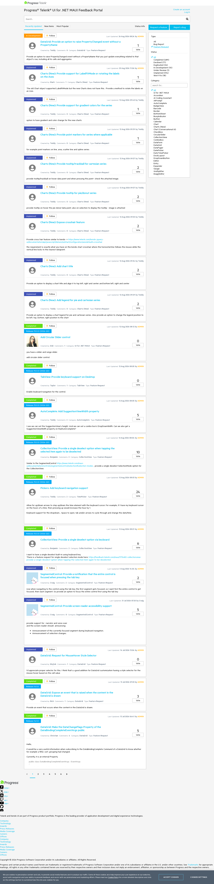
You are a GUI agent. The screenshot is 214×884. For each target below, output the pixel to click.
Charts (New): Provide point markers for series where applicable (76, 134)
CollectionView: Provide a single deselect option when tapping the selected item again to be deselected (77, 450)
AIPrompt (158, 100)
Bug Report (159, 44)
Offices (3, 836)
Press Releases (7, 828)
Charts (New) (160, 126)
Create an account (181, 9)
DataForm (158, 142)
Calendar (158, 121)
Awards (3, 826)
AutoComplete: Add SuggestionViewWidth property (69, 411)
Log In (187, 12)
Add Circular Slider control (55, 337)
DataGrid (158, 145)
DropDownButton (162, 158)
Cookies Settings (198, 877)
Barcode (157, 108)
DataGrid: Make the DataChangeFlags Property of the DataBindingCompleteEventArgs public (70, 728)
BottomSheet (160, 113)
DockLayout (159, 155)
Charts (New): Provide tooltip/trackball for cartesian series (73, 163)
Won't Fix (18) (160, 75)
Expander (158, 166)
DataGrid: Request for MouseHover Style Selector (68, 655)
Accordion (158, 95)
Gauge (157, 168)
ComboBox (158, 140)
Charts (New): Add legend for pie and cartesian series (70, 300)
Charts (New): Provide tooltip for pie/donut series (68, 192)
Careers (3, 834)
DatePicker (159, 150)
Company (4, 820)
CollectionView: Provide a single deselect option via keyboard (74, 539)
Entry (156, 163)
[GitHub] (1, 807)
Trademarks (193, 864)
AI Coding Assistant (163, 98)
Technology (5, 823)
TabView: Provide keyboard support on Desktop (67, 376)
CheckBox (158, 132)
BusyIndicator (160, 116)
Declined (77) (160, 62)
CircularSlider (160, 134)
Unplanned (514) (161, 73)
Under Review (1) (161, 70)
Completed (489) (161, 59)
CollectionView (160, 137)
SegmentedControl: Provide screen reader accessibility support (76, 605)
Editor (156, 160)
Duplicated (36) (161, 65)
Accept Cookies (171, 877)
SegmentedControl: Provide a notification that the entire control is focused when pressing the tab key (77, 575)
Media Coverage (7, 831)
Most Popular (63, 26)
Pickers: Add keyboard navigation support (64, 488)
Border (157, 111)
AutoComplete (160, 103)
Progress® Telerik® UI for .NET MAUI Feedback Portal (63, 10)
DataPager (158, 147)
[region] (107, 877)
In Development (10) (163, 67)
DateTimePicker (161, 153)
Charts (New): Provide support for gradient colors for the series (76, 105)
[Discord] (1, 811)
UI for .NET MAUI (161, 92)
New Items (49, 26)
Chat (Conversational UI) (165, 129)
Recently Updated (33, 26)
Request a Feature (158, 27)
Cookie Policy (113, 877)
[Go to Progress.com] (9, 784)
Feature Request (161, 46)
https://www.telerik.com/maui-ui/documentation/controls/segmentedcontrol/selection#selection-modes (59, 464)
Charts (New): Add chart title (56, 266)
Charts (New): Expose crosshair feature (62, 222)
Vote (138, 49)
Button (157, 119)
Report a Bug (180, 27)
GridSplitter (159, 171)
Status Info (140, 26)
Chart (156, 124)
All (155, 41)
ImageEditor (159, 174)
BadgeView (159, 106)
